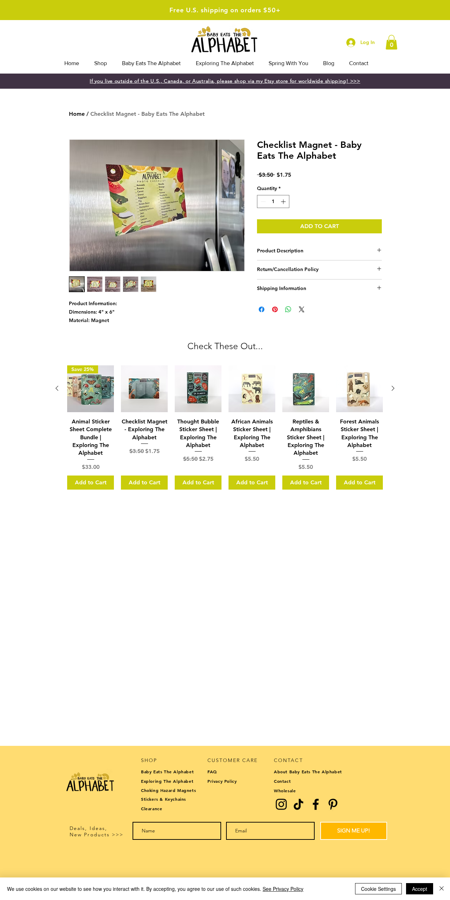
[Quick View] (144, 388)
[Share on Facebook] (261, 309)
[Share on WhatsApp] (288, 309)
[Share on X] (301, 309)
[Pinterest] (333, 804)
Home (77, 114)
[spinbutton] (273, 201)
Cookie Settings (378, 888)
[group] (225, 427)
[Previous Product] (57, 388)
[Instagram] (281, 804)
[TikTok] (298, 804)
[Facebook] (315, 804)
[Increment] (283, 201)
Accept (419, 888)
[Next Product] (393, 388)
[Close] (441, 888)
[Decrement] (262, 201)
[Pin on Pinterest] (275, 309)
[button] (391, 42)
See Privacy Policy (283, 888)
